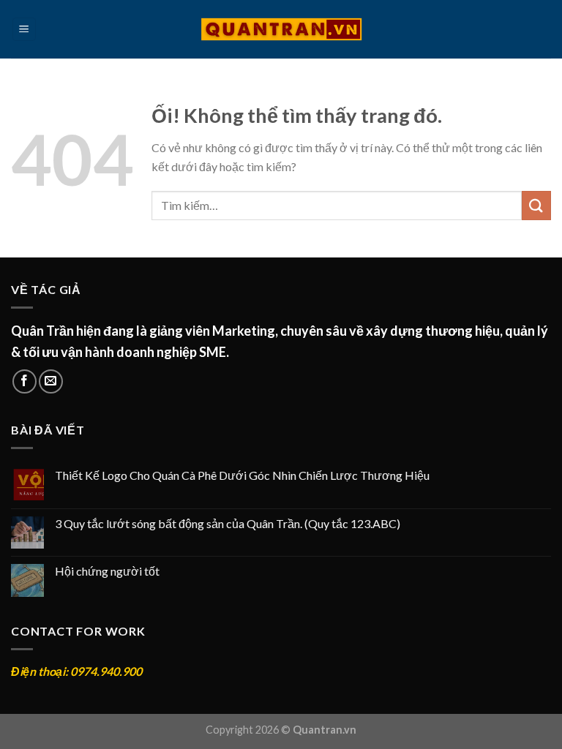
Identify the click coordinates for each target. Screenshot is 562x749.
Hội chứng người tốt (107, 571)
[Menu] (24, 30)
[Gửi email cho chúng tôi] (51, 381)
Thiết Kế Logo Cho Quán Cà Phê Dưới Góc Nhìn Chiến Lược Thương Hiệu (242, 475)
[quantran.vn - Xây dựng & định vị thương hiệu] (281, 29)
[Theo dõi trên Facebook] (24, 381)
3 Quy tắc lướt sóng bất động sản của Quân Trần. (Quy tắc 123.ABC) (227, 523)
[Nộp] (536, 205)
